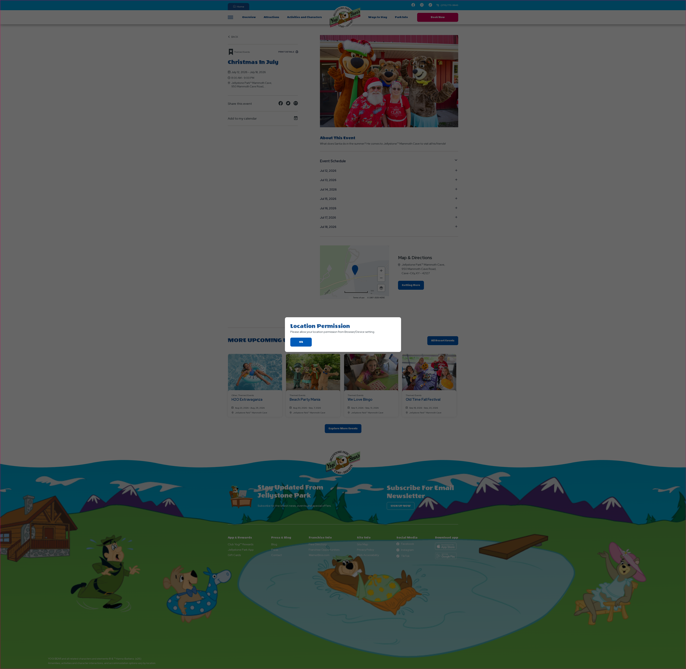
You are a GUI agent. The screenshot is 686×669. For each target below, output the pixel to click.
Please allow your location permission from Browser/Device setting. (332, 332)
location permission (320, 326)
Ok (305, 343)
